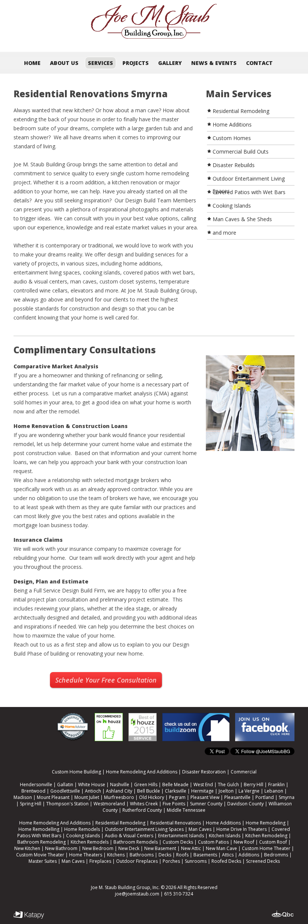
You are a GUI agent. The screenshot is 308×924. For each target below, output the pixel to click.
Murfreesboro (119, 797)
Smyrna (286, 797)
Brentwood (33, 791)
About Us (64, 62)
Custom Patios (213, 842)
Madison (23, 797)
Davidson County (245, 803)
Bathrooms (142, 855)
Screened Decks (263, 861)
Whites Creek (144, 803)
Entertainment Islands (181, 835)
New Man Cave (221, 848)
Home (32, 62)
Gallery (170, 62)
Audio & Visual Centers (129, 835)
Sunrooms (196, 861)
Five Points (174, 803)
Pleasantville (237, 797)
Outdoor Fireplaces (137, 861)
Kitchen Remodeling (266, 835)
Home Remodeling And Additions (141, 772)
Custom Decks (178, 842)
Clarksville (175, 791)
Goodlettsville (65, 791)
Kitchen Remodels (90, 842)
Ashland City (119, 791)
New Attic (191, 848)
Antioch (93, 791)
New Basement (160, 848)
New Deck (128, 848)
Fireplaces (100, 861)
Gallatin (65, 784)
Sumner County (206, 803)
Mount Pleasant (53, 797)
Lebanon (273, 791)
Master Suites (43, 861)
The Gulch (228, 784)
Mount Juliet (86, 797)
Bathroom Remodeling (41, 842)
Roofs (182, 855)
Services (100, 62)
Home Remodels (82, 829)
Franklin (276, 784)
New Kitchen (27, 848)
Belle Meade (175, 784)
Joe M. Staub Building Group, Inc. (125, 887)
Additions (249, 855)
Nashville (119, 784)
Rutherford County (142, 810)
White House (91, 784)
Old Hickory (151, 797)
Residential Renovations (175, 823)
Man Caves (200, 829)
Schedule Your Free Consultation (106, 679)
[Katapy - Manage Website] (29, 915)
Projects (135, 62)
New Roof (244, 842)
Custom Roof (273, 842)
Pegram (177, 797)
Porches (171, 861)
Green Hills (145, 784)
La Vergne (249, 791)
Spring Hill (30, 803)
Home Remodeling (265, 823)
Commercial (244, 772)
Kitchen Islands (224, 835)
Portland (264, 797)
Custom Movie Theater (40, 855)
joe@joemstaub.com (137, 894)
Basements (205, 855)
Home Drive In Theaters (241, 829)
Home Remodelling (38, 829)
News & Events (214, 62)
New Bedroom (97, 848)
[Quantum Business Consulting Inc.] (283, 914)
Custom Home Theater (266, 848)
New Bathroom (61, 848)
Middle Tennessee (186, 810)
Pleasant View (204, 797)
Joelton (226, 791)
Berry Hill (253, 784)
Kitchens (116, 855)
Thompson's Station (67, 803)
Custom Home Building (76, 772)
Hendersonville (36, 784)
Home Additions (223, 823)
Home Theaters (85, 855)
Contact (259, 62)
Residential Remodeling (120, 823)
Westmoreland (109, 803)
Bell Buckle (148, 791)
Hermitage (202, 791)
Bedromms (276, 855)
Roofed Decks (226, 861)
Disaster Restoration (204, 772)
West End (203, 784)
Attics (228, 855)
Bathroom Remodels (135, 842)
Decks (165, 855)
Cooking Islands (83, 835)
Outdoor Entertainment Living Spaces (144, 829)
